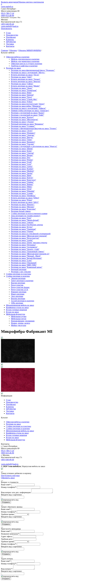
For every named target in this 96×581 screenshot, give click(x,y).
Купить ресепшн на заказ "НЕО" (25, 202)
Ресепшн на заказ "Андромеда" (24, 247)
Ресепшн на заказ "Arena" (22, 166)
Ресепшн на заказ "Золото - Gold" (25, 249)
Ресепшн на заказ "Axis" (21, 164)
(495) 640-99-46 (7, 24)
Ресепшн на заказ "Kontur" (22, 169)
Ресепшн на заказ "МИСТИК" (24, 265)
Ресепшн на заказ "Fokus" (22, 102)
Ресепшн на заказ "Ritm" (21, 93)
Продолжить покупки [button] (10, 475)
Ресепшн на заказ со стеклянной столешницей (30, 234)
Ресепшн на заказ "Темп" (21, 140)
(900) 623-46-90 (7, 15)
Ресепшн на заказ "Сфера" (22, 84)
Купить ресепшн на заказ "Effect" (25, 198)
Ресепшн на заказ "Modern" (22, 171)
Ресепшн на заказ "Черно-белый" (25, 220)
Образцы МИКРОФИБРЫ (29, 50)
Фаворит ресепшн (18, 292)
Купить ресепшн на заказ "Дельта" (25, 79)
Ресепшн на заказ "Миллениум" (24, 119)
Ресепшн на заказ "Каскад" (22, 117)
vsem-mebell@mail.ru (9, 26)
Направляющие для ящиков (22, 321)
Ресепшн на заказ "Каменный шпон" (26, 267)
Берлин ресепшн (18, 298)
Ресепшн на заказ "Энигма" (23, 135)
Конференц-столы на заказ (17, 307)
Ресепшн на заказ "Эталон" (22, 122)
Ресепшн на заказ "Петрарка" (23, 245)
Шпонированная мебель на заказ (20, 305)
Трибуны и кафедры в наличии (24, 66)
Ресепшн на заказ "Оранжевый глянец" (27, 251)
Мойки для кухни (18, 325)
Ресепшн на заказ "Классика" (23, 209)
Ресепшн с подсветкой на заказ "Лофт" (27, 115)
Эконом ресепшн (18, 278)
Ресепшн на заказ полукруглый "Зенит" (28, 104)
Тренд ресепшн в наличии (22, 281)
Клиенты (10, 39)
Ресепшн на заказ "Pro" (21, 157)
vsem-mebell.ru (7, 6)
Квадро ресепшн (18, 283)
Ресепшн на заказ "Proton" (22, 160)
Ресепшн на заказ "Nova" (21, 97)
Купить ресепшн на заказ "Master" (25, 86)
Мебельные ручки (18, 316)
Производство (12, 35)
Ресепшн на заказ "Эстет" (22, 131)
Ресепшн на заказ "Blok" (21, 175)
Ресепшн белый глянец (21, 211)
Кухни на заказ (12, 312)
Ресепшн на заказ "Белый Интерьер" (26, 258)
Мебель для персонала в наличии (25, 59)
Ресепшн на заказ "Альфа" (22, 193)
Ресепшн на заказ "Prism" (21, 200)
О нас (8, 33)
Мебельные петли (18, 319)
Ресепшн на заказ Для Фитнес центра (27, 225)
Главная (4, 50)
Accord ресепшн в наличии (22, 301)
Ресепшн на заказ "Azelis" (22, 240)
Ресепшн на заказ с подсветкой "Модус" (28, 72)
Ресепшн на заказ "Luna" (21, 260)
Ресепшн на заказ (13, 68)
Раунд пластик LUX (19, 290)
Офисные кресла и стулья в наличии (26, 64)
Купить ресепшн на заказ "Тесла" (25, 75)
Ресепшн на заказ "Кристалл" (23, 180)
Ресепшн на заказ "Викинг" (23, 204)
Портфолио (11, 37)
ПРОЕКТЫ (11, 42)
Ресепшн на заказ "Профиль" (23, 196)
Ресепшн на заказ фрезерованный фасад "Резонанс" (33, 70)
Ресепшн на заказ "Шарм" (22, 149)
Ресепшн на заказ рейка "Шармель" (26, 106)
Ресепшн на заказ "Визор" (22, 155)
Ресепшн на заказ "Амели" (22, 222)
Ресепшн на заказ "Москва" (22, 207)
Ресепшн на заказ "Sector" (22, 173)
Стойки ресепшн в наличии (18, 276)
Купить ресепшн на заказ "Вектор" (26, 81)
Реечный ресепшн (18, 269)
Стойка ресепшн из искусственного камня (29, 213)
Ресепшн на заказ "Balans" (22, 184)
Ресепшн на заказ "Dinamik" (23, 191)
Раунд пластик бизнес (20, 287)
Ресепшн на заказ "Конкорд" (23, 142)
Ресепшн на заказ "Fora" (21, 218)
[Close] (2, 471)
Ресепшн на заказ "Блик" (21, 151)
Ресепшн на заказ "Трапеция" (23, 229)
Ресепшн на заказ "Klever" (22, 178)
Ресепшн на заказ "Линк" (22, 88)
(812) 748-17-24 (7, 13)
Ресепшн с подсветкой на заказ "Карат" (28, 113)
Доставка (10, 44)
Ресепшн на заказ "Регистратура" (25, 238)
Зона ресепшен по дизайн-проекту (25, 216)
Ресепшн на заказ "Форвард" (23, 133)
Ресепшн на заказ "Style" (21, 189)
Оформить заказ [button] (8, 478)
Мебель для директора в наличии (25, 61)
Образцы (13, 50)
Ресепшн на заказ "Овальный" (24, 263)
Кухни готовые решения (16, 310)
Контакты (10, 46)
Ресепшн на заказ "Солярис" (23, 126)
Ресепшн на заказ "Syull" (21, 162)
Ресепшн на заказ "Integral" (22, 95)
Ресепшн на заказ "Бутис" (22, 227)
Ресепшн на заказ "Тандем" (22, 144)
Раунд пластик (17, 285)
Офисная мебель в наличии (17, 57)
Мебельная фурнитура (15, 314)
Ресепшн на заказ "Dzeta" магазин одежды (29, 243)
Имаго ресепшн (17, 294)
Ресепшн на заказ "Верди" (22, 137)
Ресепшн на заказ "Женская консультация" (29, 236)
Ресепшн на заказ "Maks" (21, 187)
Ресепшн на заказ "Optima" (22, 182)
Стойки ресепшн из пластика (18, 274)
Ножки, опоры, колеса (20, 323)
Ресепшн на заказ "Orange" (22, 231)
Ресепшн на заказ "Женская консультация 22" (30, 254)
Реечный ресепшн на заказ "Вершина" (27, 124)
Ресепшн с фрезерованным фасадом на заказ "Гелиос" (34, 128)
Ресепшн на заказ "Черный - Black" (26, 256)
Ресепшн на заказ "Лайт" (21, 77)
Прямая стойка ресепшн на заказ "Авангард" (30, 111)
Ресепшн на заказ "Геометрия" (24, 90)
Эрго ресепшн (17, 296)
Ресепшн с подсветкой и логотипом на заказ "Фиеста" (34, 146)
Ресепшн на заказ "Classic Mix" (24, 99)
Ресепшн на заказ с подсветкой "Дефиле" (28, 108)
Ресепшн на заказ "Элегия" (22, 153)
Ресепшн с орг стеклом (21, 272)
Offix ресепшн (17, 303)
